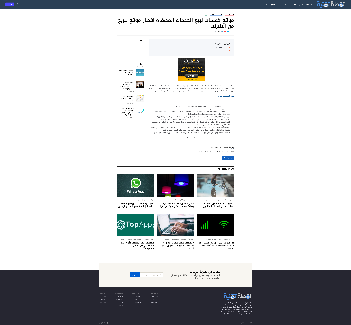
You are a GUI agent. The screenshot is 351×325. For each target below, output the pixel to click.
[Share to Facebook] (231, 32)
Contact (103, 302)
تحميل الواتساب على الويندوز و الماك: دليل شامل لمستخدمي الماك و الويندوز (136, 205)
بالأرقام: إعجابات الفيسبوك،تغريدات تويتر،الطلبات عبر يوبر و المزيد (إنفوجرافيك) (127, 85)
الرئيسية (309, 4)
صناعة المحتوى (210, 200)
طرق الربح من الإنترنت (216, 14)
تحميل (145, 200)
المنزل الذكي (183, 200)
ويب (206, 14)
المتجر (10, 4)
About (104, 296)
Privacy (103, 299)
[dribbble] (105, 323)
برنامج (151, 200)
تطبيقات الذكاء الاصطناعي (134, 239)
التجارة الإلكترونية (296, 4)
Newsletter (119, 299)
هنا (185, 137)
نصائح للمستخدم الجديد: (219, 47)
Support (155, 299)
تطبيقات (283, 4)
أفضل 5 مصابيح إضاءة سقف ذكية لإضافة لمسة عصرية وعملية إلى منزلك (176, 205)
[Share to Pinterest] (225, 32)
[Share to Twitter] (228, 32)
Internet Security (228, 239)
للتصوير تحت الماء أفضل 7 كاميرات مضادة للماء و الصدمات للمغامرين (218, 205)
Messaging (154, 302)
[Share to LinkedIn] (222, 32)
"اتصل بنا (225, 309)
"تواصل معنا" (239, 314)
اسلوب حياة (270, 4)
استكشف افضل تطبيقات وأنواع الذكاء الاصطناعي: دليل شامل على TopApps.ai (137, 245)
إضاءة (191, 200)
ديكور (175, 200)
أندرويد (191, 239)
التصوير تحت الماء (228, 200)
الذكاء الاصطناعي (148, 239)
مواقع (122, 239)
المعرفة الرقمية (212, 239)
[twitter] (102, 323)
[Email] (219, 32)
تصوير (218, 200)
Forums (120, 296)
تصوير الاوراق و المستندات (179, 239)
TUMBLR (120, 305)
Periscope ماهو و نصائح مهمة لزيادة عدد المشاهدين (126, 72)
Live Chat (138, 299)
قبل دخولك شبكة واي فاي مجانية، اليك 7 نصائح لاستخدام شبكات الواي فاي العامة (216, 245)
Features (155, 296)
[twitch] (100, 323)
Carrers (138, 296)
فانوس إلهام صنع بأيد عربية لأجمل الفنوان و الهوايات (127, 98)
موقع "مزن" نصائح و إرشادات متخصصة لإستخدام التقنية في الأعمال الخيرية (127, 111)
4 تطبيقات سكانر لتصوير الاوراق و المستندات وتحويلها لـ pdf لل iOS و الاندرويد (177, 245)
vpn (220, 239)
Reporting (138, 302)
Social (121, 302)
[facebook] (108, 323)
